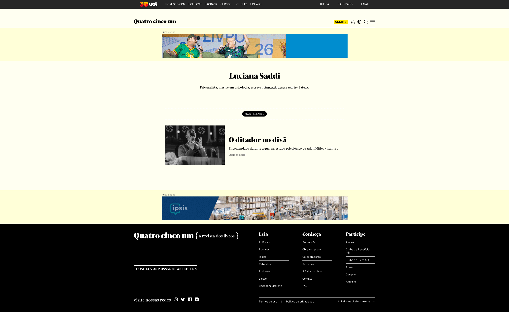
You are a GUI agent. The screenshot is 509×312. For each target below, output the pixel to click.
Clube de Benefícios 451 (358, 251)
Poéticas (264, 249)
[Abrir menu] (372, 21)
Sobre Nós (309, 242)
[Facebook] (190, 299)
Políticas (264, 242)
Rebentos (265, 264)
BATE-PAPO (345, 4)
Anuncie (351, 281)
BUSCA (324, 4)
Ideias (262, 256)
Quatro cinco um (155, 21)
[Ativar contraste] (359, 22)
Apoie (349, 267)
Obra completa (311, 249)
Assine (341, 21)
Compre (351, 274)
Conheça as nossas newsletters (166, 269)
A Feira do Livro (312, 271)
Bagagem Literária (270, 285)
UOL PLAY (241, 4)
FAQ (305, 285)
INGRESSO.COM (175, 4)
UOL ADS (255, 4)
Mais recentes (254, 114)
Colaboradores (311, 256)
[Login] (353, 22)
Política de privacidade (300, 301)
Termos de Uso (268, 301)
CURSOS (226, 4)
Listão (263, 278)
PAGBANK (211, 4)
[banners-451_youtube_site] (255, 46)
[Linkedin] (197, 299)
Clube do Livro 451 (357, 260)
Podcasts (265, 271)
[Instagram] (176, 299)
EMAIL (365, 4)
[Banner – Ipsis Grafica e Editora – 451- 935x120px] (255, 208)
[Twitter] (183, 299)
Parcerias (308, 264)
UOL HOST (195, 4)
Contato (307, 278)
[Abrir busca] (366, 22)
